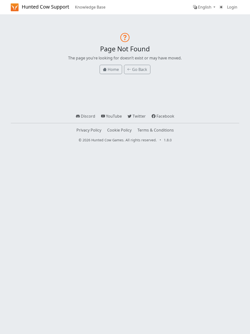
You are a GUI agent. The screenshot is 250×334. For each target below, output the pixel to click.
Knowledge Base (90, 7)
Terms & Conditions (155, 130)
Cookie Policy (119, 130)
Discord (87, 116)
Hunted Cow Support (45, 6)
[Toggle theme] (221, 7)
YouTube (113, 116)
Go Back (139, 69)
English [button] (204, 7)
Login (232, 7)
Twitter (139, 116)
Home (113, 69)
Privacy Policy (88, 130)
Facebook (165, 116)
